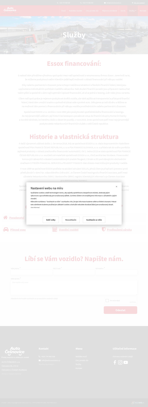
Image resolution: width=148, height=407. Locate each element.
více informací (35, 207)
